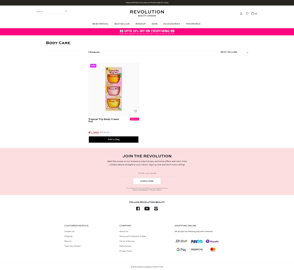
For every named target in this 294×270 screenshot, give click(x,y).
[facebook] (138, 209)
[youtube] (147, 209)
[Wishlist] (247, 13)
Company (125, 226)
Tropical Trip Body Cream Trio (103, 120)
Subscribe (147, 181)
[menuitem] (101, 24)
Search (40, 11)
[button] (254, 13)
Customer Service (76, 226)
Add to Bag (114, 139)
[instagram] (156, 209)
